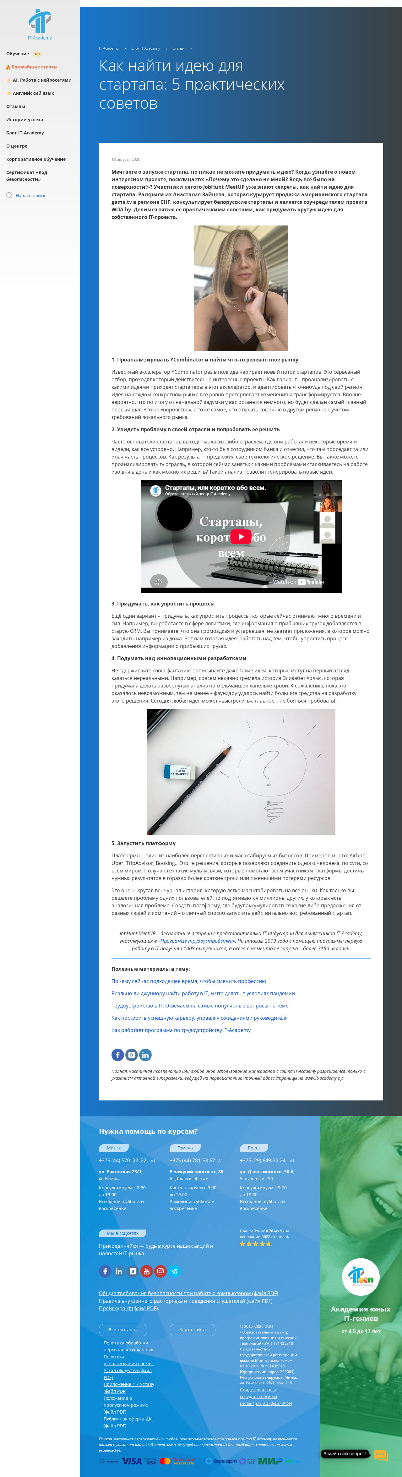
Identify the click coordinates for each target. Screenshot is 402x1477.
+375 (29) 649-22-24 (267, 1160)
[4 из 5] (262, 1243)
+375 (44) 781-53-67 (196, 1160)
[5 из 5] (268, 1243)
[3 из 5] (255, 1243)
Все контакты (123, 1330)
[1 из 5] (242, 1243)
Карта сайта (192, 1330)
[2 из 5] (249, 1243)
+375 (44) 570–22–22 (127, 1160)
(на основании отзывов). (264, 1233)
